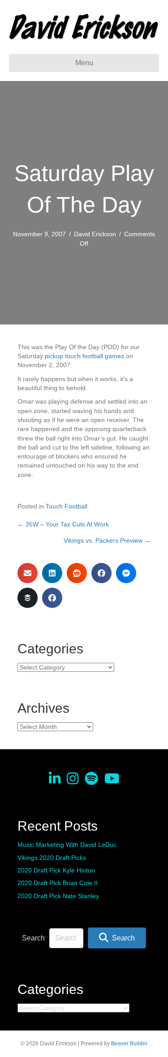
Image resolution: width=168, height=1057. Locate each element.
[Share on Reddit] (77, 573)
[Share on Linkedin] (52, 573)
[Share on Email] (27, 573)
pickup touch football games (84, 356)
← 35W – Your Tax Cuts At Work (63, 524)
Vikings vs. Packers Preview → (107, 540)
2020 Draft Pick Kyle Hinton (56, 870)
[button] (117, 938)
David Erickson (95, 234)
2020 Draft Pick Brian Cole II (57, 882)
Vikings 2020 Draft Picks (51, 857)
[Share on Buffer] (27, 598)
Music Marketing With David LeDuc (66, 844)
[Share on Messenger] (126, 573)
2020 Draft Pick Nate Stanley (58, 896)
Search (33, 938)
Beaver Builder (129, 1043)
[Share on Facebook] (101, 573)
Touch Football (66, 506)
